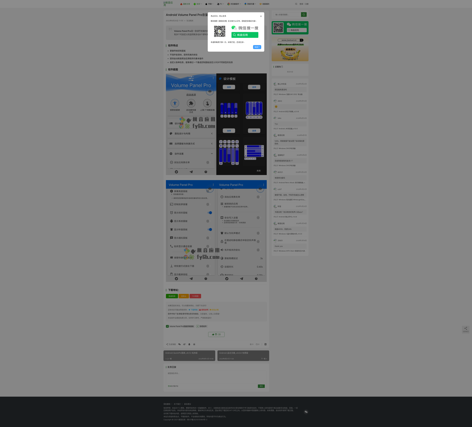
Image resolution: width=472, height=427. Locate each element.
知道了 (257, 47)
